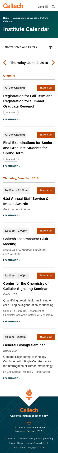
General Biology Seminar (24, 345)
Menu (41, 6)
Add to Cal (47, 88)
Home (6, 18)
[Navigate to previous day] (4, 62)
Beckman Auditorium (16, 209)
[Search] (53, 6)
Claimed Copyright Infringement (35, 438)
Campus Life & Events (25, 18)
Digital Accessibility (36, 443)
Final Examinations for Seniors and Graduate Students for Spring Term (28, 148)
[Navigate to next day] (53, 62)
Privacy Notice (16, 443)
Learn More (11, 119)
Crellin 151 (10, 294)
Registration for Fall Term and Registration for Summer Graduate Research (28, 101)
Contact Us (9, 438)
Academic (11, 112)
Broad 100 (10, 350)
